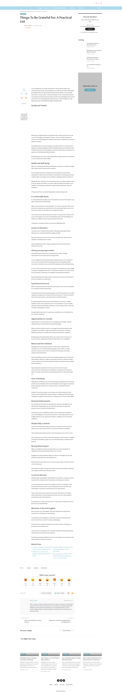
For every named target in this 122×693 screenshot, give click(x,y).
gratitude (36, 567)
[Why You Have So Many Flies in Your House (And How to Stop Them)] (92, 649)
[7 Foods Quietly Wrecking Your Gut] (81, 66)
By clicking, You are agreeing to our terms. (90, 32)
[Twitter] (97, 3)
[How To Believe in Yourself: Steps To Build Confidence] (50, 649)
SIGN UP (90, 29)
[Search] (101, 8)
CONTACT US (90, 90)
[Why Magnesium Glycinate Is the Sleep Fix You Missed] (81, 52)
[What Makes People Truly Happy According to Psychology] (29, 649)
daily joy (29, 567)
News (23, 654)
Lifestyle (45, 654)
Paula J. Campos (28, 25)
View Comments (66, 630)
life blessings (44, 567)
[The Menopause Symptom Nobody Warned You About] (81, 59)
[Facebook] (95, 3)
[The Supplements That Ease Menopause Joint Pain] (81, 45)
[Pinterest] (99, 3)
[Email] (30, 28)
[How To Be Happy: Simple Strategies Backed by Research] (71, 649)
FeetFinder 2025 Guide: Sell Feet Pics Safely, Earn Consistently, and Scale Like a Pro (24, 116)
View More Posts (68, 600)
